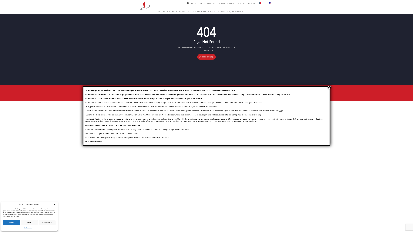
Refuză (29, 223)
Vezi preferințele (47, 223)
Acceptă (11, 223)
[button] (54, 204)
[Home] (145, 7)
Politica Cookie (28, 228)
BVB (280, 111)
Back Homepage (208, 57)
